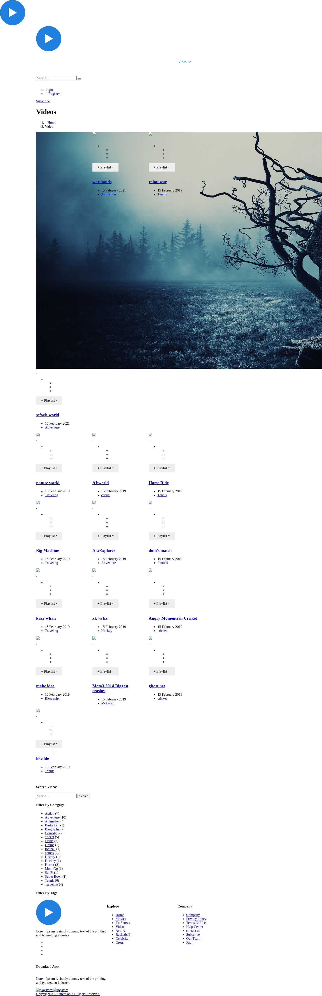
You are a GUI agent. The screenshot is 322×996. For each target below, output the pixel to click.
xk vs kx (100, 618)
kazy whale (46, 618)
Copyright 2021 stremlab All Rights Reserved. (68, 994)
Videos (120, 927)
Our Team (193, 938)
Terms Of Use (196, 923)
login (49, 90)
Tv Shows (160, 62)
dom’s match (160, 550)
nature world (48, 482)
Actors (120, 930)
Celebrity (122, 938)
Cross (120, 942)
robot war (158, 181)
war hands (101, 181)
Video (182, 62)
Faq (188, 942)
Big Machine (47, 550)
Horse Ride (159, 482)
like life (42, 758)
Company (193, 915)
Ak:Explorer (103, 550)
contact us (193, 930)
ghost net (157, 686)
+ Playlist (48, 400)
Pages (202, 62)
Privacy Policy (196, 919)
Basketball (123, 934)
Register (54, 94)
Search (83, 796)
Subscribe (193, 934)
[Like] (36, 371)
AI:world (100, 482)
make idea (45, 686)
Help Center (194, 927)
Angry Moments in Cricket (173, 618)
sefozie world (47, 415)
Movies (136, 62)
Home (115, 62)
